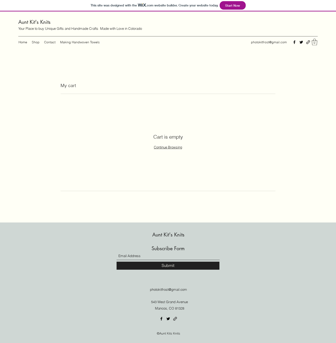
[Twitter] (301, 42)
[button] (314, 42)
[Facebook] (294, 42)
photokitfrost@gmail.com (269, 42)
